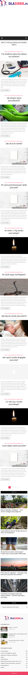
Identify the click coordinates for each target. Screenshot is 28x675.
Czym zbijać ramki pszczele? (14, 445)
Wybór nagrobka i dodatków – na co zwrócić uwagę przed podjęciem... (12, 510)
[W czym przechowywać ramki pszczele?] (14, 200)
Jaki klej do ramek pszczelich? (14, 316)
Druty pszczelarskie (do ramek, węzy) (14, 51)
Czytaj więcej (5, 90)
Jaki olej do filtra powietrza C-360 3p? (16, 640)
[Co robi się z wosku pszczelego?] (14, 416)
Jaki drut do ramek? (14, 143)
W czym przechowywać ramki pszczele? (14, 186)
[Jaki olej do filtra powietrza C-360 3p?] (4, 642)
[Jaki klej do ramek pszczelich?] (14, 328)
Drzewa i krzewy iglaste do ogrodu (8, 653)
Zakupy (2, 657)
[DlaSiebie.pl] (14, 3)
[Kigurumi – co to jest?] (4, 629)
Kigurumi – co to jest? (13, 627)
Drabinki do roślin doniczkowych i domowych (10, 663)
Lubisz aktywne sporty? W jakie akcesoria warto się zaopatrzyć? (14, 531)
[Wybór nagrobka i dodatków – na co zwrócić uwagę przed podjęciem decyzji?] (14, 501)
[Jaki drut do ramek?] (14, 156)
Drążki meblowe (4, 659)
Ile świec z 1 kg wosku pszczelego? (14, 232)
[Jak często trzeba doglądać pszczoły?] (14, 372)
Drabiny (2, 667)
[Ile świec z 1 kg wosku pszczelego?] (14, 245)
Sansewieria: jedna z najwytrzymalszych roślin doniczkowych (18, 634)
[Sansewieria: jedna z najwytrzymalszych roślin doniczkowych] (4, 635)
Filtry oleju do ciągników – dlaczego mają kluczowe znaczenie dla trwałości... (14, 573)
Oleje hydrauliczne (5, 665)
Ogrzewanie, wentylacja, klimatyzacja (9, 655)
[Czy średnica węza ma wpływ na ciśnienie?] (14, 69)
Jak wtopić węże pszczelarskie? (14, 99)
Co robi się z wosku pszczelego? (14, 403)
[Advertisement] (14, 22)
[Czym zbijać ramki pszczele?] (14, 458)
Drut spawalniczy (4, 651)
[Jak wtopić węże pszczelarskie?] (14, 113)
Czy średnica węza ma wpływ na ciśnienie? (14, 55)
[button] (26, 38)
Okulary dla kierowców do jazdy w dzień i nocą (11, 661)
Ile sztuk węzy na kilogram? (14, 274)
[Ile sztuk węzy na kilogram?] (14, 287)
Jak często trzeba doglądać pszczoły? (14, 359)
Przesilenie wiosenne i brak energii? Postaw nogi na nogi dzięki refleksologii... (14, 552)
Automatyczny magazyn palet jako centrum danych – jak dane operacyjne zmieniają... (13, 595)
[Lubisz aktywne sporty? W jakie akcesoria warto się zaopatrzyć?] (14, 522)
